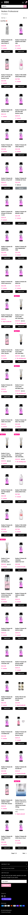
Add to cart (7, 51)
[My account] (23, 2)
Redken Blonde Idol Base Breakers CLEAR (20, 698)
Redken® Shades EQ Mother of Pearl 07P (6, 179)
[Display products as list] (26, 17)
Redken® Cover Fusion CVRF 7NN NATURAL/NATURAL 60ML (6, 456)
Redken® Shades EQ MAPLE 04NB (20, 629)
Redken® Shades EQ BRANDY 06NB (20, 212)
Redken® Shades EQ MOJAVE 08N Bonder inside (20, 111)
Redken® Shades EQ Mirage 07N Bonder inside (6, 213)
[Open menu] (2, 2)
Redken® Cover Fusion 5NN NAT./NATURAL (19, 316)
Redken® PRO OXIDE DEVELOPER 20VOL (20, 75)
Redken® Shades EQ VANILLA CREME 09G (20, 595)
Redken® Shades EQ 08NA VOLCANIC (6, 420)
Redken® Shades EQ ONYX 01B (6, 767)
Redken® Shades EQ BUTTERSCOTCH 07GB (6, 838)
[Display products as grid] (24, 17)
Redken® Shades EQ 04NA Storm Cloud (20, 837)
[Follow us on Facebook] (2, 896)
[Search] (25, 6)
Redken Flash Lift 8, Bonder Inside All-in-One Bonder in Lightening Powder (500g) (21, 804)
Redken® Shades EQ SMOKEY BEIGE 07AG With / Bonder (6, 802)
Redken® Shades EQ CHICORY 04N (6, 662)
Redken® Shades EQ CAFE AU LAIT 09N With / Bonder (6, 351)
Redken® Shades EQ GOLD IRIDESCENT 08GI (6, 698)
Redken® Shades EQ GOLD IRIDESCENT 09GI (20, 248)
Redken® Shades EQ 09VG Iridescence (6, 282)
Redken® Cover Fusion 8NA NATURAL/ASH (5, 560)
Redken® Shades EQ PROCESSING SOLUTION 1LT (6, 41)
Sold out (21, 188)
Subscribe (6, 885)
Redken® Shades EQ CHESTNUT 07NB (6, 145)
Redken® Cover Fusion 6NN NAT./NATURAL (19, 351)
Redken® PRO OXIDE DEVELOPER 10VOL (20, 490)
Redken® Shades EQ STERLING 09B (6, 525)
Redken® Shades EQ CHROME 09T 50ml (20, 179)
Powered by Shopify (6, 912)
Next (24, 853)
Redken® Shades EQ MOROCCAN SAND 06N (20, 41)
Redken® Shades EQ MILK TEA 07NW (20, 420)
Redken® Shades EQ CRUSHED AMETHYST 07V (20, 560)
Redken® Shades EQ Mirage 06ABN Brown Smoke (20, 663)
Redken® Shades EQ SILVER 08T (20, 767)
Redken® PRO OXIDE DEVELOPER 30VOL (20, 525)
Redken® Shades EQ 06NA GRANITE (20, 145)
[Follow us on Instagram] (5, 896)
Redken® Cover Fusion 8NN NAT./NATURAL (19, 455)
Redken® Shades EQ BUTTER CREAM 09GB (6, 491)
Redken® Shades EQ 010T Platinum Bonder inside (20, 733)
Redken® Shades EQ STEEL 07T (6, 385)
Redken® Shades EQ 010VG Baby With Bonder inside (6, 595)
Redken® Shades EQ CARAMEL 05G (6, 629)
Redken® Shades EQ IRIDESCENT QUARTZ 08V (6, 248)
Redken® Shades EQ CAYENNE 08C (6, 732)
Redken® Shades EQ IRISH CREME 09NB (6, 315)
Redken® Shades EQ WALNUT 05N (6, 110)
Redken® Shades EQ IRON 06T (20, 282)
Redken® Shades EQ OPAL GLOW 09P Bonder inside (6, 76)
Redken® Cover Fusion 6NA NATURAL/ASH (19, 386)
